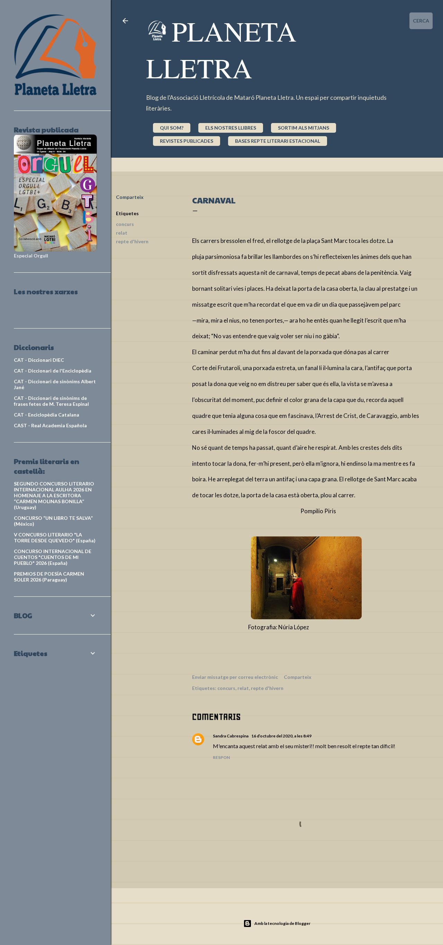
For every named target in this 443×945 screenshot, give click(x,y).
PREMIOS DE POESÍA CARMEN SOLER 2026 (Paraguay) (49, 577)
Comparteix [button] (130, 197)
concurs (125, 224)
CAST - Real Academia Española (50, 425)
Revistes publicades (186, 141)
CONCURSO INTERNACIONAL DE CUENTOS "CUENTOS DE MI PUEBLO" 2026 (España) (52, 557)
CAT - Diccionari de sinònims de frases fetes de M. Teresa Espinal (51, 401)
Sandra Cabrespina (230, 735)
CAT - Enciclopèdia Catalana (46, 415)
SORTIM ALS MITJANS (303, 128)
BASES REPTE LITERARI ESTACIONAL (277, 141)
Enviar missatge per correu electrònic (235, 677)
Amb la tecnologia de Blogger (282, 923)
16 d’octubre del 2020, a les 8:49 (281, 735)
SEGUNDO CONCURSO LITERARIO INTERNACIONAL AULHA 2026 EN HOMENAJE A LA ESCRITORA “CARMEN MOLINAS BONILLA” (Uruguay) (54, 495)
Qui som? (171, 128)
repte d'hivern (132, 241)
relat (121, 233)
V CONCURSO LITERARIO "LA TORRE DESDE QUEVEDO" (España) (55, 537)
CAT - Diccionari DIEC (39, 360)
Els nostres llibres (230, 128)
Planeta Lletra (221, 49)
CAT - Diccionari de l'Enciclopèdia (52, 371)
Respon (221, 757)
